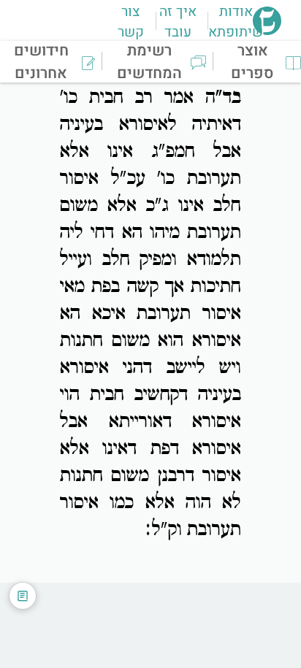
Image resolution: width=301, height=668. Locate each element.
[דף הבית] (267, 30)
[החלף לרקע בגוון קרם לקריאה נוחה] (23, 596)
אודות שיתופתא (235, 21)
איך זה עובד (178, 21)
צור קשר (131, 21)
